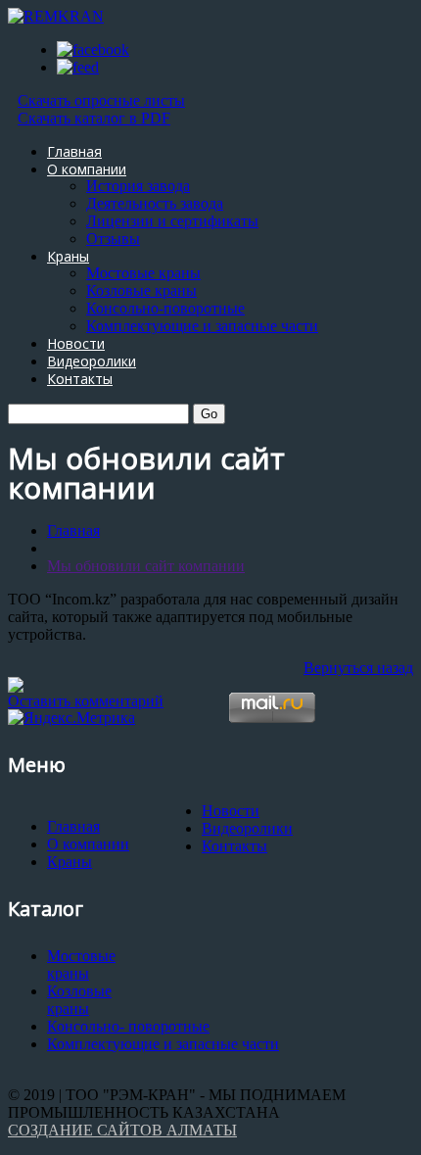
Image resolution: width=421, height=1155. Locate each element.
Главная (74, 151)
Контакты (80, 378)
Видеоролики (91, 361)
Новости (76, 343)
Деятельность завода (154, 203)
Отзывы (113, 238)
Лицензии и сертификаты (172, 221)
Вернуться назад (358, 667)
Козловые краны (141, 290)
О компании (86, 169)
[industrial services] (15, 687)
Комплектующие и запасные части (202, 325)
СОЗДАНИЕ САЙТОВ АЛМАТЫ (122, 1130)
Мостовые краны (143, 273)
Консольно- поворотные (128, 1026)
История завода (138, 185)
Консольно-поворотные (165, 308)
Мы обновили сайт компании (146, 565)
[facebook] (93, 49)
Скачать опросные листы (101, 100)
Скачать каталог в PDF (94, 118)
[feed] (78, 67)
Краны (68, 256)
